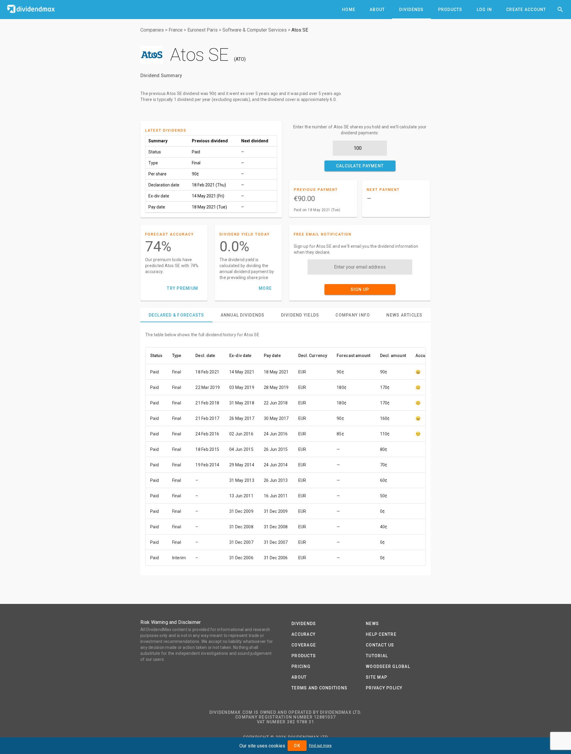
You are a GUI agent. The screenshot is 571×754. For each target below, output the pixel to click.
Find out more (320, 746)
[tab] (349, 9)
